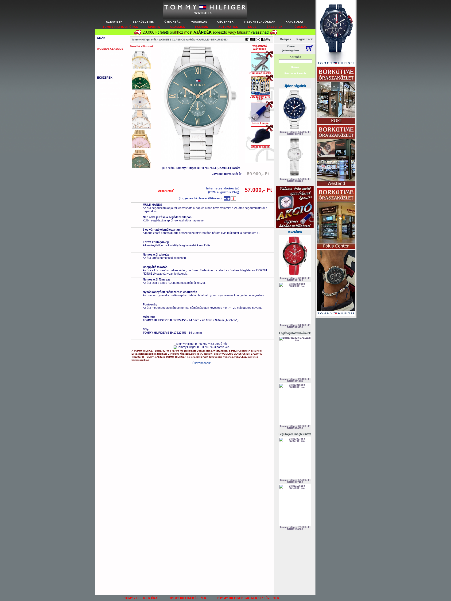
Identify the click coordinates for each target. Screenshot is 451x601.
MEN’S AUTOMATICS (110, 65)
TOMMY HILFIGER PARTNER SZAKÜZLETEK (248, 598)
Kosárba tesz (258, 198)
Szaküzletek (143, 21)
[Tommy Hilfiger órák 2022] (336, 283)
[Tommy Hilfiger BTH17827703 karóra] (141, 158)
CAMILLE (203, 39)
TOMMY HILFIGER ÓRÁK (120, 26)
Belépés (285, 39)
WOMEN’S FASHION (109, 43)
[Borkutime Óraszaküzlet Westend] (336, 156)
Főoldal (300, 26)
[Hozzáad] (228, 198)
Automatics (228, 26)
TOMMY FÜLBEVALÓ (110, 99)
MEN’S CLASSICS (108, 54)
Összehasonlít (201, 363)
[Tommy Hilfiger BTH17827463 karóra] (141, 79)
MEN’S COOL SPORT (110, 59)
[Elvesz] (225, 198)
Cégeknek (225, 21)
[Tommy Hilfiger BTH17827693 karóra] (141, 138)
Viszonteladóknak (260, 21)
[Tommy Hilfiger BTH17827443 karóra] (141, 59)
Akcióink (295, 232)
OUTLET (102, 71)
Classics (177, 26)
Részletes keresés (295, 73)
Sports (154, 26)
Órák (101, 38)
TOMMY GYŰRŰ (107, 93)
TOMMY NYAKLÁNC (109, 88)
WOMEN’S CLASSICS (110, 48)
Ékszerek (275, 26)
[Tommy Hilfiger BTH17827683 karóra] (141, 118)
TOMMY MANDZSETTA (111, 104)
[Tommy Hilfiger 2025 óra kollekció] (336, 33)
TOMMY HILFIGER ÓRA (140, 598)
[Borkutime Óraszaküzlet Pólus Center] (336, 219)
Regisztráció (304, 39)
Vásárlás (199, 21)
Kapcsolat (295, 21)
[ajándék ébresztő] (295, 227)
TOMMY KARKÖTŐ (109, 83)
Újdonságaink (295, 86)
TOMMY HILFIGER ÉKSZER (187, 598)
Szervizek (114, 21)
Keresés (295, 57)
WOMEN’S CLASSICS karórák (177, 39)
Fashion (201, 26)
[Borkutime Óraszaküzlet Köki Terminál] (336, 95)
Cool (252, 26)
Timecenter (261, 1)
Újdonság (172, 21)
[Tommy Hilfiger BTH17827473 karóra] (141, 99)
